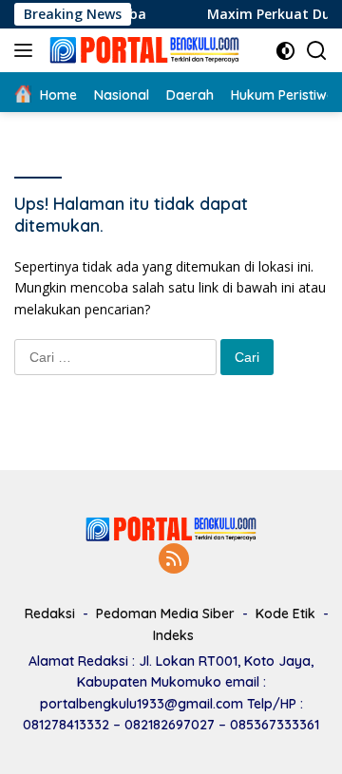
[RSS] (174, 559)
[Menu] (27, 50)
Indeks (173, 635)
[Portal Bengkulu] (142, 50)
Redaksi (50, 613)
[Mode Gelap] (285, 50)
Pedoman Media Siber (165, 613)
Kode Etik (285, 613)
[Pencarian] (317, 50)
